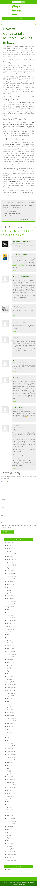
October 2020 (11, 556)
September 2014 (11, 693)
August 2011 (10, 796)
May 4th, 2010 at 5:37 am (18, 278)
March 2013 (10, 743)
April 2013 (9, 740)
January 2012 (10, 782)
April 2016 (9, 640)
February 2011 (11, 813)
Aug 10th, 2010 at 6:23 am (18, 307)
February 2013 (11, 746)
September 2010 (11, 827)
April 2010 (9, 840)
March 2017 (10, 615)
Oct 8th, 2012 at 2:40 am (18, 427)
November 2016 (11, 621)
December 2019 (11, 565)
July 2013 (9, 732)
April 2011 (9, 807)
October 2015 (11, 657)
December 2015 (11, 651)
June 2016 (9, 634)
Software (5, 207)
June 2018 (9, 590)
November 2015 (11, 654)
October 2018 (11, 579)
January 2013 (10, 749)
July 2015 (9, 665)
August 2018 (10, 584)
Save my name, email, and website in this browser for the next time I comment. (18, 526)
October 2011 (11, 790)
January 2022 (10, 543)
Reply (14, 249)
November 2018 (11, 576)
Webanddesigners (20, 241)
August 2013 (10, 729)
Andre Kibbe (10, 202)
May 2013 (9, 737)
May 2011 (9, 804)
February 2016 (11, 646)
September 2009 (11, 860)
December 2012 (11, 751)
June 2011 (9, 801)
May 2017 (9, 612)
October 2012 (11, 757)
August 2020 (10, 562)
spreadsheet (19, 205)
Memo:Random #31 (26, 219)
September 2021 (11, 548)
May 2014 (9, 704)
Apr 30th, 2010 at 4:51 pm (18, 256)
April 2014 (9, 707)
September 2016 (11, 626)
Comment (4, 482)
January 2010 (10, 849)
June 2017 (9, 609)
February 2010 (11, 846)
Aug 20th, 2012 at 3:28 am (18, 379)
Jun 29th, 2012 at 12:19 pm (19, 362)
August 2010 (10, 829)
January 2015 (10, 682)
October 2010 (11, 824)
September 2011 (11, 793)
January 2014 (10, 715)
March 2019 (10, 570)
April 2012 (9, 774)
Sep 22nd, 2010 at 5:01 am (19, 322)
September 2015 (11, 660)
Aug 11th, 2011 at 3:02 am (18, 339)
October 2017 (11, 604)
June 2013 (9, 735)
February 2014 (11, 712)
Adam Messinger (19, 254)
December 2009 (11, 852)
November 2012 (11, 754)
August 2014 (10, 696)
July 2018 (9, 587)
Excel (32, 202)
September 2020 (11, 559)
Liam (14, 306)
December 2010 (11, 818)
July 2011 (9, 799)
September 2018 (11, 582)
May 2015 (9, 671)
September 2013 (11, 726)
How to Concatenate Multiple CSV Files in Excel (18, 231)
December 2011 (11, 785)
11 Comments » (16, 207)
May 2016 (9, 637)
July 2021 (9, 551)
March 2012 (10, 776)
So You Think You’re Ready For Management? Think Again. (12, 213)
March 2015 (10, 676)
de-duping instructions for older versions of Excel (23, 265)
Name (3, 499)
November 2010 (11, 821)
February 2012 (11, 779)
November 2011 (11, 788)
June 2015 (9, 668)
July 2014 (9, 698)
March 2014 (10, 710)
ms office (11, 205)
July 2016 (9, 632)
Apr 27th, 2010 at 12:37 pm (19, 243)
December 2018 (11, 573)
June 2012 (9, 768)
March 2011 (10, 810)
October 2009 (11, 857)
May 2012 (9, 771)
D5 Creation (30, 882)
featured (5, 205)
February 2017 (11, 618)
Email (2, 507)
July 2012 (9, 765)
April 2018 (9, 593)
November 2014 (11, 687)
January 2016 (10, 648)
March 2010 (10, 843)
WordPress (22, 884)
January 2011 (10, 815)
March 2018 (10, 595)
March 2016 (10, 643)
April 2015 (9, 673)
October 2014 (11, 690)
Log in (8, 869)
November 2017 (11, 601)
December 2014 (11, 685)
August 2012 (10, 763)
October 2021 (11, 545)
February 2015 (11, 679)
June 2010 (9, 835)
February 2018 (11, 598)
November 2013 (11, 721)
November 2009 (11, 854)
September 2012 (11, 760)
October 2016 (11, 623)
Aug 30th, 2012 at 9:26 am (18, 409)
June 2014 (9, 701)
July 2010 (9, 832)
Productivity (30, 205)
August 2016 (10, 629)
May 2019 (9, 568)
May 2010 (9, 838)
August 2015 (10, 662)
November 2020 (11, 554)
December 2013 (11, 718)
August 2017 (10, 607)
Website (3, 515)
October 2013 (11, 724)
